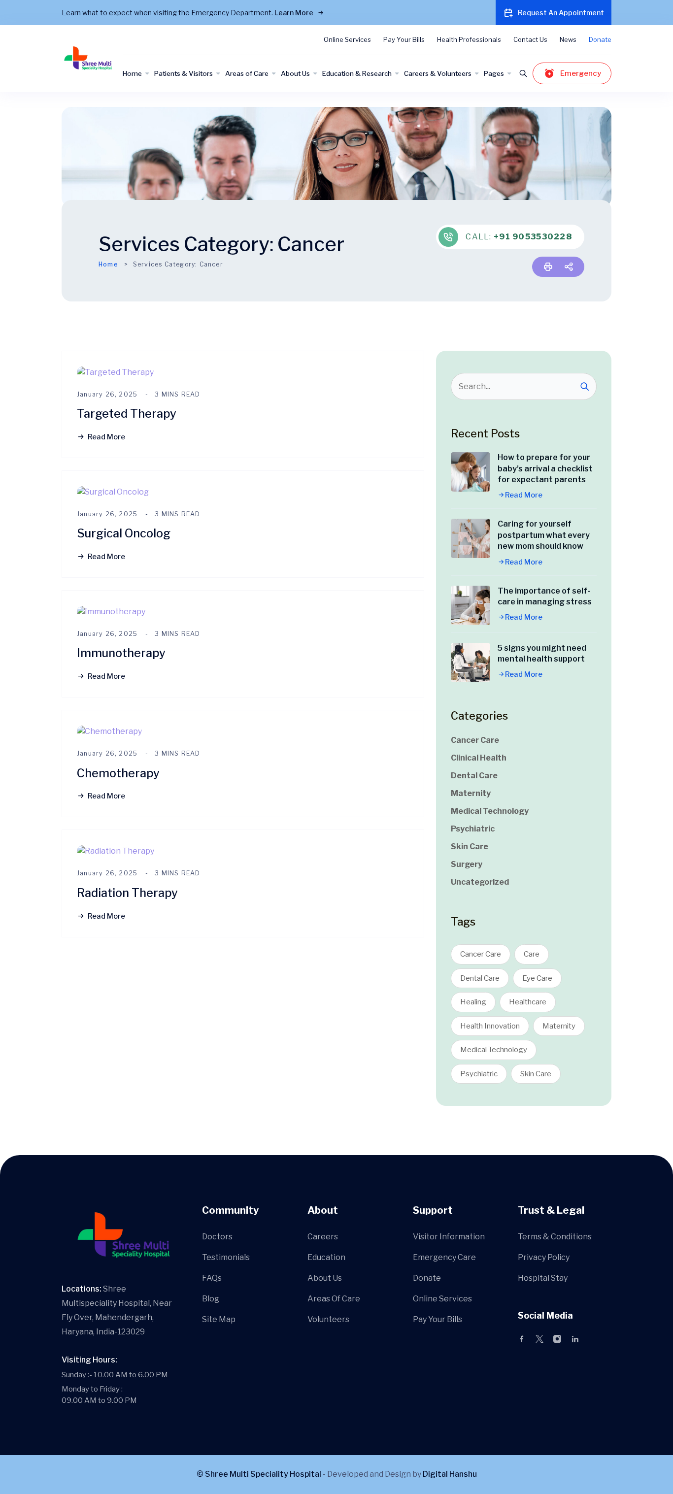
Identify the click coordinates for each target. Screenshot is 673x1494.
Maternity (471, 793)
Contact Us (530, 39)
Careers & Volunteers (437, 73)
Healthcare (527, 1001)
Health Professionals (469, 39)
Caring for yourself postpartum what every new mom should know (544, 535)
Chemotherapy (118, 773)
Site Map (219, 1319)
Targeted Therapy (126, 413)
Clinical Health (478, 758)
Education (326, 1257)
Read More (106, 436)
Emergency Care (444, 1257)
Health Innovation (490, 1026)
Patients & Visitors (183, 73)
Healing (473, 1001)
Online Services (347, 39)
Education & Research (357, 73)
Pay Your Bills (404, 39)
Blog (210, 1298)
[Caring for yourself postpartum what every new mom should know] (470, 538)
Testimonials (226, 1257)
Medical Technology (490, 811)
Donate (600, 39)
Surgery (466, 864)
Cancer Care (475, 740)
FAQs (212, 1278)
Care (531, 954)
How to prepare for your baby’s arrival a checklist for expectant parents (545, 468)
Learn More (294, 12)
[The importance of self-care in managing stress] (470, 605)
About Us (295, 73)
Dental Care (474, 775)
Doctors (217, 1236)
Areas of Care (247, 73)
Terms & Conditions (555, 1236)
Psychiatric (473, 828)
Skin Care (469, 846)
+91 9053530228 (533, 236)
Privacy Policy (544, 1257)
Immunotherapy (121, 653)
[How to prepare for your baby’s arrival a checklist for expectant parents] (470, 472)
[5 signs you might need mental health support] (470, 662)
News (568, 39)
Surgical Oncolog (123, 533)
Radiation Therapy (127, 893)
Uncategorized (480, 882)
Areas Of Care (333, 1298)
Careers (322, 1236)
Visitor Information (449, 1236)
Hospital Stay (543, 1278)
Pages (494, 73)
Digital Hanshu (450, 1474)
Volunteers (328, 1319)
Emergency (580, 73)
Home (132, 73)
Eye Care (537, 978)
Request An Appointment (561, 12)
